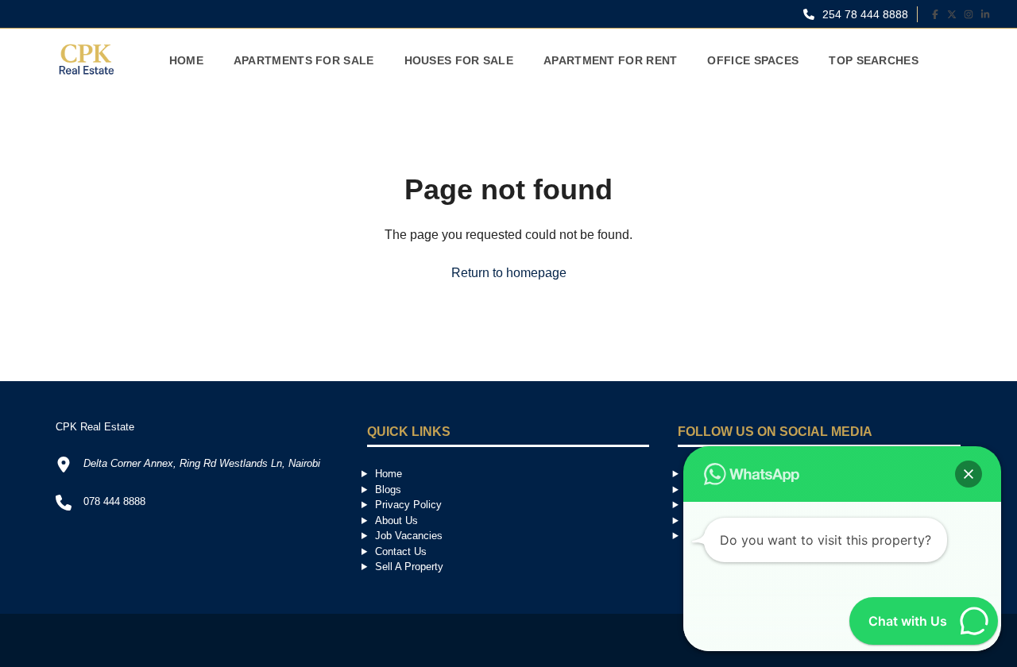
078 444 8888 (114, 501)
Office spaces (753, 60)
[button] (968, 474)
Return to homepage (509, 273)
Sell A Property (409, 567)
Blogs (388, 489)
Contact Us (401, 551)
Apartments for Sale (304, 60)
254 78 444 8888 (863, 14)
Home (186, 60)
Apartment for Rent (610, 60)
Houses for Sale (459, 60)
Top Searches (873, 60)
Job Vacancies (409, 536)
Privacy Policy (408, 505)
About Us (396, 520)
